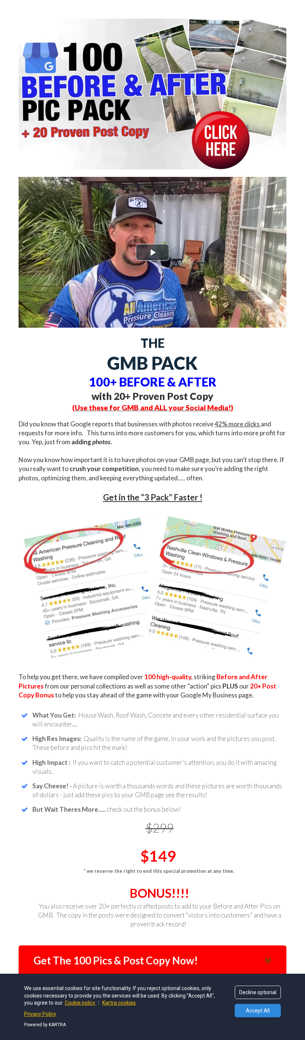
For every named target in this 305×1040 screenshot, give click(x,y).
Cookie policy (80, 1003)
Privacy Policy (40, 1014)
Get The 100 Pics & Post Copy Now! (115, 960)
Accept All (258, 1011)
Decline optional (257, 992)
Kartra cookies (119, 1003)
